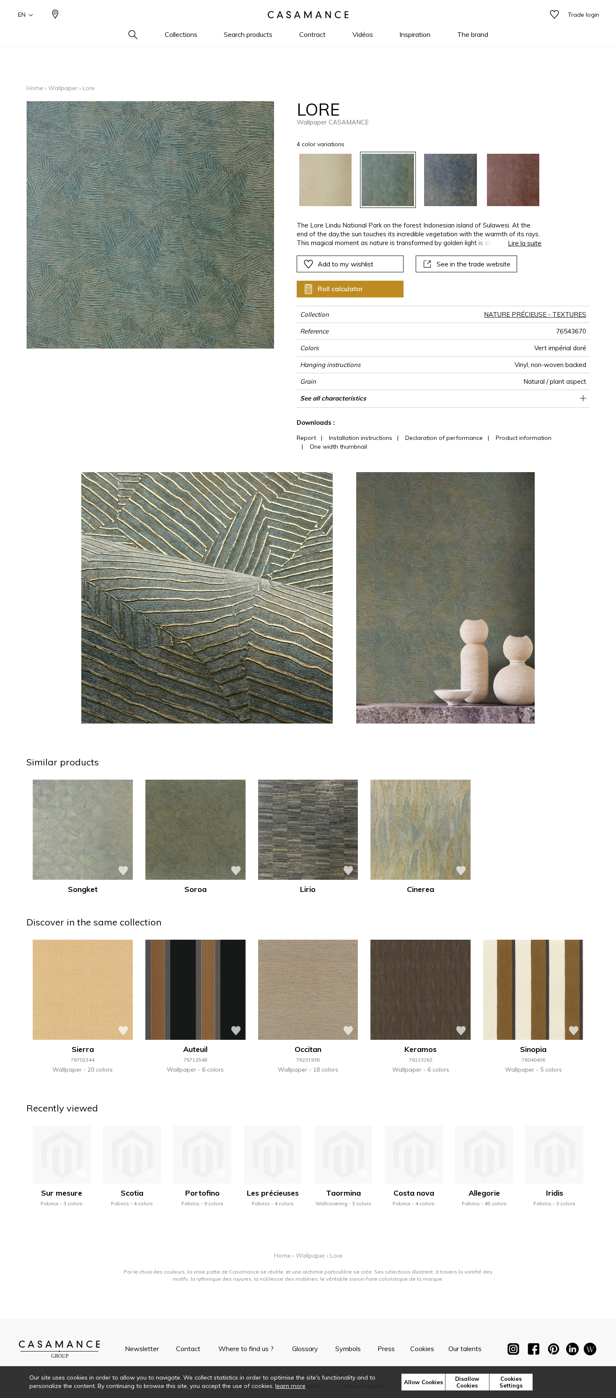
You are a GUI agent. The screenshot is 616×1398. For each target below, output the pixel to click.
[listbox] (414, 180)
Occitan (308, 1049)
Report (306, 438)
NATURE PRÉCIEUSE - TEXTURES (535, 314)
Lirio (308, 889)
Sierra (83, 1049)
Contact (188, 1348)
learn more (290, 1386)
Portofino (202, 1193)
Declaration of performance (444, 438)
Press (386, 1348)
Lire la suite (524, 243)
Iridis (554, 1193)
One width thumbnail (338, 446)
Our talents (464, 1348)
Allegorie (484, 1193)
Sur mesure (61, 1193)
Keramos (420, 1049)
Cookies (422, 1348)
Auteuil (195, 1049)
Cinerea (420, 889)
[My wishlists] (554, 15)
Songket (83, 889)
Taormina (343, 1193)
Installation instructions (360, 438)
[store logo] (308, 14)
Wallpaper (63, 88)
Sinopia (533, 1049)
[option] (325, 180)
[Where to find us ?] (55, 15)
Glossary (305, 1348)
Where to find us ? (246, 1348)
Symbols (348, 1348)
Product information (523, 438)
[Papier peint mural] (590, 1351)
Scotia (132, 1193)
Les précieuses (273, 1193)
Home (34, 88)
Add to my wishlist (345, 264)
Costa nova (413, 1193)
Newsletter (142, 1348)
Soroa (195, 889)
